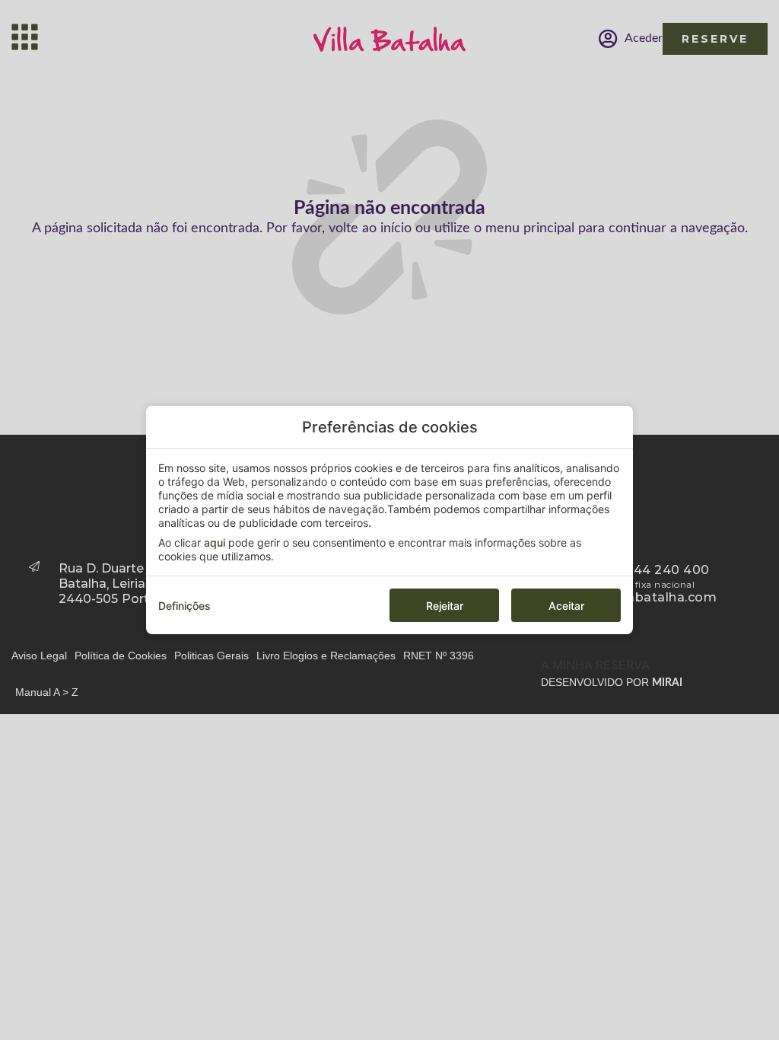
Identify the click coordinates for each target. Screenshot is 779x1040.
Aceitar (566, 605)
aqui (214, 542)
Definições (184, 605)
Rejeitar (444, 605)
